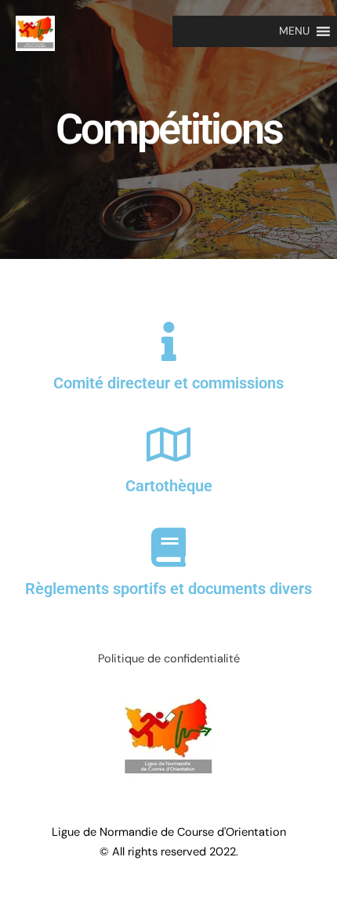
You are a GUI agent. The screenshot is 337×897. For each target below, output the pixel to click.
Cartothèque (168, 485)
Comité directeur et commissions (168, 383)
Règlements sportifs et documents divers (168, 588)
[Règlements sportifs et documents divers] (168, 547)
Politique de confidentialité (169, 658)
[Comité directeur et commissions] (168, 341)
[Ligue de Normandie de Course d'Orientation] (35, 33)
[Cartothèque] (168, 444)
